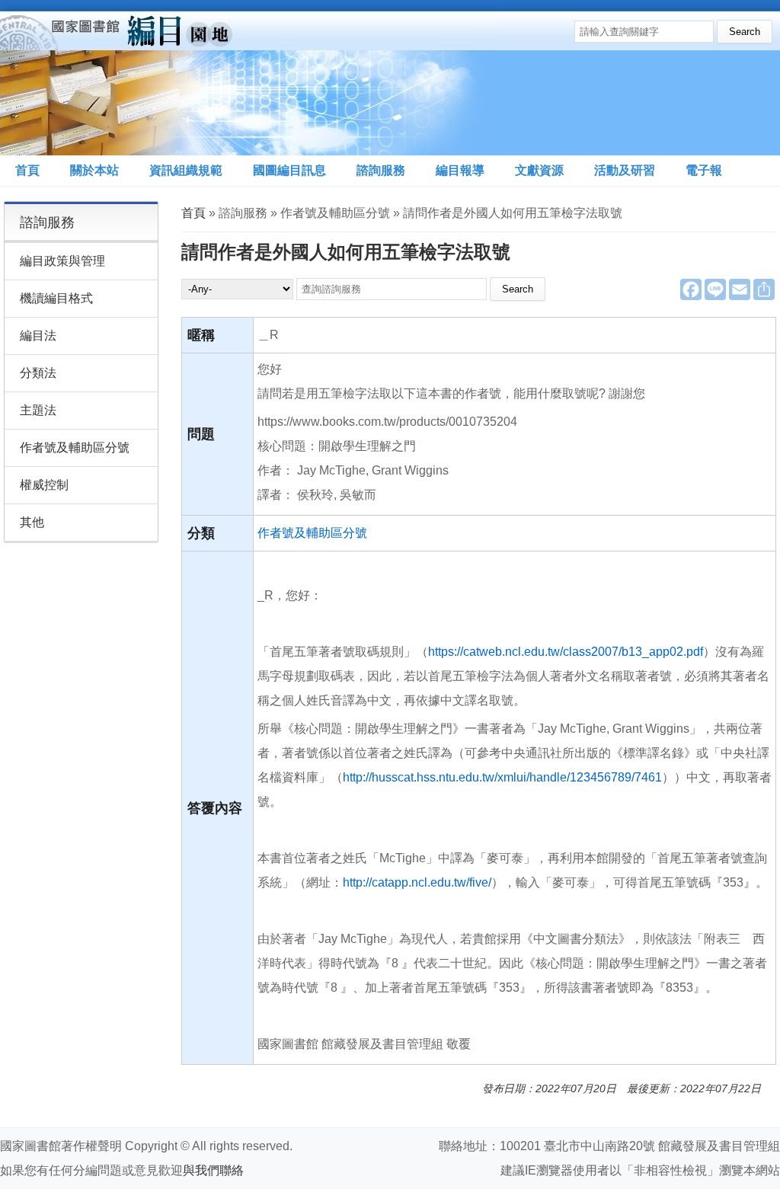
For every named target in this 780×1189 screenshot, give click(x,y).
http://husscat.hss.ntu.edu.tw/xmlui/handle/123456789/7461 (502, 777)
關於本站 (94, 170)
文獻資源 (539, 170)
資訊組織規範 (185, 170)
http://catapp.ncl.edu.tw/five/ (417, 882)
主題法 (38, 410)
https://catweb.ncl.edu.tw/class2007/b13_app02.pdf (565, 651)
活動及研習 (624, 170)
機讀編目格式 (56, 298)
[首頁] (247, 77)
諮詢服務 (380, 170)
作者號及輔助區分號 (312, 532)
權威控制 (44, 484)
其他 (32, 522)
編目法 (38, 335)
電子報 (704, 170)
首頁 (27, 170)
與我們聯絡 (213, 1170)
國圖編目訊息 (289, 170)
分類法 (38, 372)
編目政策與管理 (62, 260)
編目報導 (460, 170)
